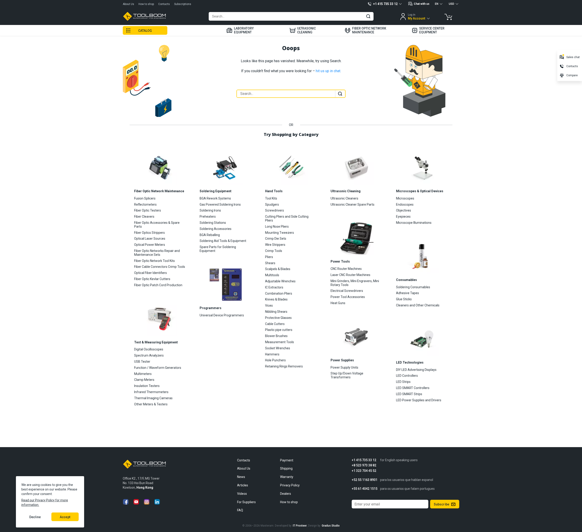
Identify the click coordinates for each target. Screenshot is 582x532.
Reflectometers (145, 204)
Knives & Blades (276, 299)
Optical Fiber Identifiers (150, 273)
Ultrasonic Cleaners (344, 198)
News (241, 477)
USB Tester (142, 361)
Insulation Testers (147, 386)
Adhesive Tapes (407, 293)
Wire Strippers (275, 244)
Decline (35, 517)
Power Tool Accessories (348, 297)
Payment (286, 460)
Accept (65, 517)
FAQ (240, 510)
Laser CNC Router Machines (350, 275)
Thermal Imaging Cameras (153, 398)
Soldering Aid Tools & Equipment (223, 241)
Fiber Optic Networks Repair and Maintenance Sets (157, 252)
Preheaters (208, 216)
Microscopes (405, 198)
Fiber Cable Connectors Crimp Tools (159, 266)
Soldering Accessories (215, 229)
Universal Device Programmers (222, 315)
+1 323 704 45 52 (364, 471)
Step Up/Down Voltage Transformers (347, 375)
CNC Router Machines (346, 269)
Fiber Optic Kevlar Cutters (152, 279)
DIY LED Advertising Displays (416, 370)
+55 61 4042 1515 (364, 488)
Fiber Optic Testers (147, 210)
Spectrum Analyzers (149, 355)
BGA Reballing (210, 235)
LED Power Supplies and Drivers (418, 400)
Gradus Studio (331, 525)
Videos (242, 493)
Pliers (269, 257)
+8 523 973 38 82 (364, 465)
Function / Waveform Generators (157, 367)
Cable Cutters (275, 324)
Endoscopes (405, 204)
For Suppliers (246, 502)
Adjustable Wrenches (280, 281)
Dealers (285, 493)
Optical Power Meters (149, 244)
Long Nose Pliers (277, 226)
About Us (128, 4)
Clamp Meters (144, 380)
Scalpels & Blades (277, 269)
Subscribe (441, 504)
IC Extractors (274, 287)
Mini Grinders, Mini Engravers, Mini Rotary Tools (355, 283)
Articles (242, 485)
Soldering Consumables (413, 287)
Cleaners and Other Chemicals (417, 305)
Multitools (272, 275)
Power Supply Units (344, 367)
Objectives (403, 210)
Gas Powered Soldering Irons (220, 204)
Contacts (164, 4)
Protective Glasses (278, 318)
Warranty (286, 477)
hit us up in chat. (328, 71)
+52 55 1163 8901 (364, 480)
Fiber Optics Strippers (149, 232)
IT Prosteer (300, 525)
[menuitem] (240, 30)
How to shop (146, 4)
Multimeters (143, 374)
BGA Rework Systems (215, 198)
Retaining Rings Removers (284, 366)
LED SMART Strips (409, 394)
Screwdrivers (274, 210)
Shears (270, 263)
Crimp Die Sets (275, 238)
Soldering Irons (210, 210)
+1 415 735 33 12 (364, 460)
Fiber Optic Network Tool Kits (154, 261)
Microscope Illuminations (413, 222)
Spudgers (272, 204)
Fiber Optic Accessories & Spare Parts (157, 224)
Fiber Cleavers (144, 216)
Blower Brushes (276, 336)
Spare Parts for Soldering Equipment (218, 249)
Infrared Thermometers (151, 392)
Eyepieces (403, 216)
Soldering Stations (213, 222)
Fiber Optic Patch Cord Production (158, 285)
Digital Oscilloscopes (148, 349)
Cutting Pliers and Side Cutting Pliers (287, 218)
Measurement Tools (279, 342)
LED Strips (403, 382)
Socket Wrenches (277, 348)
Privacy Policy (290, 485)
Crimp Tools (273, 251)
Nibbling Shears (276, 311)
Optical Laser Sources (149, 238)
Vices (269, 305)
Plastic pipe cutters (278, 330)
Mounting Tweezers (279, 232)
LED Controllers (407, 375)
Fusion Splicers (145, 198)
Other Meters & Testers (151, 404)
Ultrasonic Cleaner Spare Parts (352, 204)
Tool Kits (271, 198)
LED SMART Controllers (412, 388)
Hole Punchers (275, 360)
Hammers (272, 354)
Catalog (145, 30)
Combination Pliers (278, 293)
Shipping (286, 468)
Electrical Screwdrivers (347, 291)
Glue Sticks (404, 299)
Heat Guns (338, 303)
